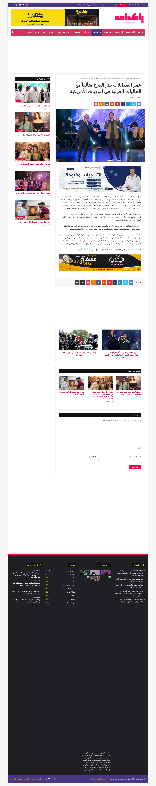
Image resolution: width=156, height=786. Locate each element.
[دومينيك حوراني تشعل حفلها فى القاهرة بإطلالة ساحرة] (84, 572)
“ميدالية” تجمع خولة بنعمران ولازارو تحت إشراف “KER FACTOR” (97, 5)
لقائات (44, 32)
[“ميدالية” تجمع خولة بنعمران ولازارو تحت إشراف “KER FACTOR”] (128, 383)
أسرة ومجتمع (119, 32)
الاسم (139, 448)
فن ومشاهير (97, 32)
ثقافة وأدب (86, 32)
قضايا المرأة (107, 32)
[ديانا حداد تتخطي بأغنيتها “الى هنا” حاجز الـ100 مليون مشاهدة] (95, 572)
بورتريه (51, 32)
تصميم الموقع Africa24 (98, 779)
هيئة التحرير (33, 779)
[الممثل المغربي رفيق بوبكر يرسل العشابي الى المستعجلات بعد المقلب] (106, 572)
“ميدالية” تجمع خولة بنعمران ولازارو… (33, 135)
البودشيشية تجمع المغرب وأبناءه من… (33, 106)
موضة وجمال (76, 32)
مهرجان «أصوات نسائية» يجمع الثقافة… (33, 193)
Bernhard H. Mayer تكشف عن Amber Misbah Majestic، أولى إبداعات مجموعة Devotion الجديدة (130, 573)
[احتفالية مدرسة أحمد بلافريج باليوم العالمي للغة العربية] (95, 578)
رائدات (41, 779)
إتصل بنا (26, 779)
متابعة (37, 32)
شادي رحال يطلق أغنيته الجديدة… (35, 164)
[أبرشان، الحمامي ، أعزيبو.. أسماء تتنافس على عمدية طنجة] (84, 578)
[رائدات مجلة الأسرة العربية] (129, 18)
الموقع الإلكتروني (93, 456)
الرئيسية (140, 32)
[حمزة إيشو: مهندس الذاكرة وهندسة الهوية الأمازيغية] (71, 383)
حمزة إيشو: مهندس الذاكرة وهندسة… (34, 222)
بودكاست (29, 32)
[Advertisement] (78, 54)
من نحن (19, 779)
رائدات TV (129, 32)
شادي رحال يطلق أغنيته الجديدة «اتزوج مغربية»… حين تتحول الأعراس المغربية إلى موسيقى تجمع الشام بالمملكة (128, 593)
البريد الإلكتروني (135, 456)
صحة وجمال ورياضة (63, 32)
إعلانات (13, 779)
